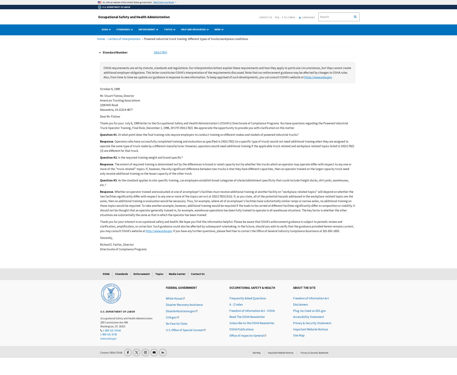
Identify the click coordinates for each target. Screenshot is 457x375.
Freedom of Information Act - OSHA (252, 311)
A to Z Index (288, 17)
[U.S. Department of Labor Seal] (111, 293)
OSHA (105, 29)
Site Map (299, 335)
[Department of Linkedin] (163, 352)
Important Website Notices (310, 329)
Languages (308, 17)
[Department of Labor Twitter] (136, 352)
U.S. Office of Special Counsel (184, 330)
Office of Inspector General (246, 336)
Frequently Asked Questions (247, 298)
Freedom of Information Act (311, 298)
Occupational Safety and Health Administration (134, 17)
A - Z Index (236, 304)
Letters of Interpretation (124, 39)
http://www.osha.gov (159, 231)
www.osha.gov (108, 338)
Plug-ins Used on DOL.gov (309, 311)
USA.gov (171, 317)
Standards (123, 29)
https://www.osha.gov (318, 77)
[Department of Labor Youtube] (154, 352)
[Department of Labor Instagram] (145, 352)
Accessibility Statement (308, 317)
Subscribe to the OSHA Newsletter (251, 323)
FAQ (277, 17)
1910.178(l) (160, 52)
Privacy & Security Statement (312, 323)
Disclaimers (300, 304)
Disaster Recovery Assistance (184, 305)
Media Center (177, 274)
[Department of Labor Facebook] (128, 352)
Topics (168, 29)
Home (101, 39)
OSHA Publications (241, 329)
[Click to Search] (355, 17)
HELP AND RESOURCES (193, 29)
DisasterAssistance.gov (180, 311)
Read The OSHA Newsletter (247, 317)
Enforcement (147, 29)
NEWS (217, 29)
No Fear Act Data (176, 324)
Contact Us (265, 17)
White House (174, 298)
